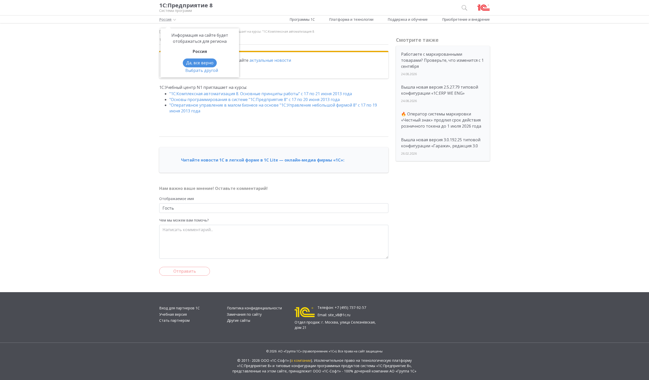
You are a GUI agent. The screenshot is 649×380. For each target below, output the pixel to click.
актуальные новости (270, 60)
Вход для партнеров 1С (179, 308)
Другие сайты (238, 320)
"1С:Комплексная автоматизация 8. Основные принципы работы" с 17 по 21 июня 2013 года (260, 93)
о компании (301, 360)
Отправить (184, 271)
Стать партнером (174, 320)
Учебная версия (173, 314)
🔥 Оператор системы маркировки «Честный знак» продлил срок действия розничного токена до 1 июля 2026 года (441, 120)
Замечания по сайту (244, 314)
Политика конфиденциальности (254, 308)
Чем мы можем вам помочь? (184, 220)
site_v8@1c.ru (339, 314)
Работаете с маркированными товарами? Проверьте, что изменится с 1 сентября (442, 60)
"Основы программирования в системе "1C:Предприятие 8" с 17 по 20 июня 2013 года (254, 99)
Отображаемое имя (176, 198)
